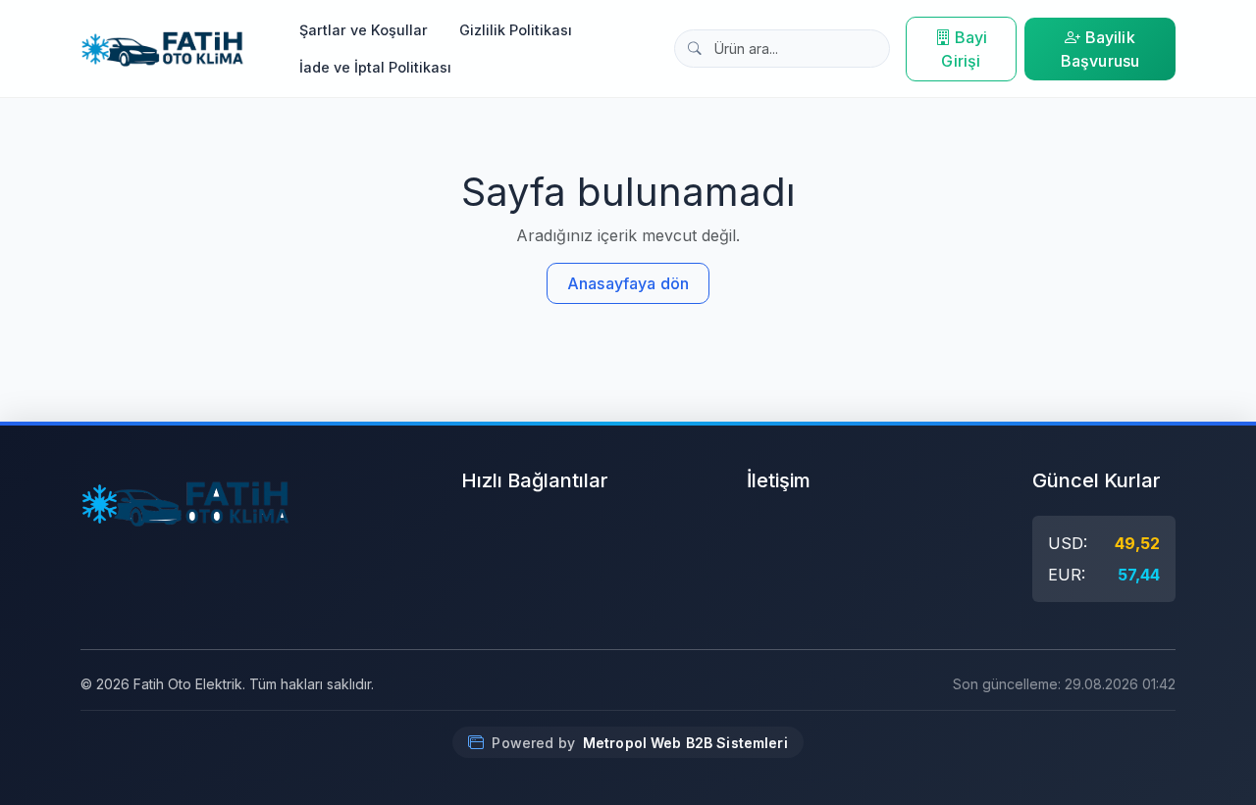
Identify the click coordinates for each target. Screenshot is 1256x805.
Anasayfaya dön (628, 283)
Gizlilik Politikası (515, 30)
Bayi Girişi (964, 49)
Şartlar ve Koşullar (363, 30)
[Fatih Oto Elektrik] (162, 49)
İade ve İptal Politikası (375, 67)
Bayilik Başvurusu (1100, 49)
